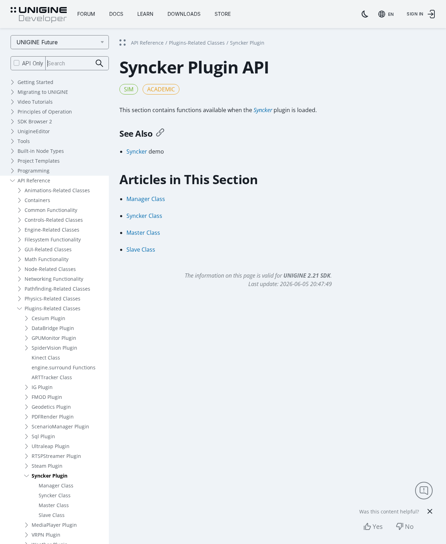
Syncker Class (55, 495)
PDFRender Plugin (53, 416)
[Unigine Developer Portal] (39, 15)
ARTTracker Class (52, 377)
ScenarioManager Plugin (60, 426)
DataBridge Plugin (53, 328)
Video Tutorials (35, 101)
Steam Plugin (47, 465)
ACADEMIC (161, 89)
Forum (86, 14)
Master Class (54, 505)
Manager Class (56, 485)
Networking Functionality (54, 279)
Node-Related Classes (50, 269)
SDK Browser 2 (35, 121)
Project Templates (39, 160)
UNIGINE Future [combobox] (37, 42)
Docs (116, 14)
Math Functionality (46, 259)
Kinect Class (46, 357)
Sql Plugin (43, 436)
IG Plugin (42, 387)
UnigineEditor (34, 131)
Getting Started (35, 82)
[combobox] (387, 14)
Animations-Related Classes (57, 190)
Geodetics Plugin (51, 406)
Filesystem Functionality (53, 239)
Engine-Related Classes (52, 229)
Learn (145, 14)
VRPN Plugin (46, 534)
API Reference (34, 180)
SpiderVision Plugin (54, 347)
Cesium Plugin (48, 318)
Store (223, 14)
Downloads (184, 14)
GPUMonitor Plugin (54, 338)
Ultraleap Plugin (51, 446)
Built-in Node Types (41, 151)
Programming (34, 170)
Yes (378, 526)
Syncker (263, 110)
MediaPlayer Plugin (54, 525)
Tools (24, 141)
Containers (37, 200)
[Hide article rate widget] (429, 511)
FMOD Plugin (47, 397)
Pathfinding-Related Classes (57, 288)
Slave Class (52, 515)
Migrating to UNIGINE (43, 92)
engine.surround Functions (64, 367)
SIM (128, 89)
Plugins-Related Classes (52, 308)
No (409, 526)
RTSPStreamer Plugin (56, 456)
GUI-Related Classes (48, 249)
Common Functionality (51, 210)
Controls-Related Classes (54, 219)
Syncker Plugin (49, 475)
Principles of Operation (45, 111)
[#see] (160, 133)
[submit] (99, 63)
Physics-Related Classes (52, 298)
